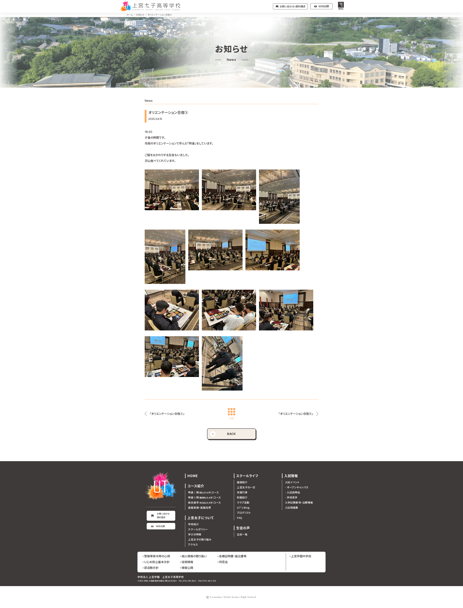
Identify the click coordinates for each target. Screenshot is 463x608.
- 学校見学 (291, 497)
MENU (341, 9)
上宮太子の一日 (246, 487)
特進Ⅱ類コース (204, 497)
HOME (192, 475)
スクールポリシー (198, 529)
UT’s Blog (243, 507)
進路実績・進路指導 (199, 507)
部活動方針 (151, 567)
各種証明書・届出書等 (233, 556)
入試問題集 (291, 507)
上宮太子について (200, 517)
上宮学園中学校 (301, 556)
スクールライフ (247, 475)
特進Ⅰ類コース (203, 492)
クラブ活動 (243, 502)
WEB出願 (323, 6)
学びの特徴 (194, 534)
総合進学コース (204, 502)
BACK (231, 434)
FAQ (239, 517)
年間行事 (242, 492)
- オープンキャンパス (297, 487)
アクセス (193, 544)
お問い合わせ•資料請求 (292, 6)
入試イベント (292, 482)
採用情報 (187, 562)
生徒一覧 (242, 534)
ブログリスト (244, 512)
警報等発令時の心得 (157, 556)
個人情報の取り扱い (194, 556)
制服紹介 (242, 497)
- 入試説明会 (292, 492)
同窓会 (223, 562)
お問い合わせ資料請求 (163, 515)
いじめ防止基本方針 (157, 562)
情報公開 (187, 567)
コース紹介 (195, 486)
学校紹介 (193, 524)
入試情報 (291, 475)
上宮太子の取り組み (199, 539)
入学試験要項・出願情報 (299, 502)
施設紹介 (242, 482)
